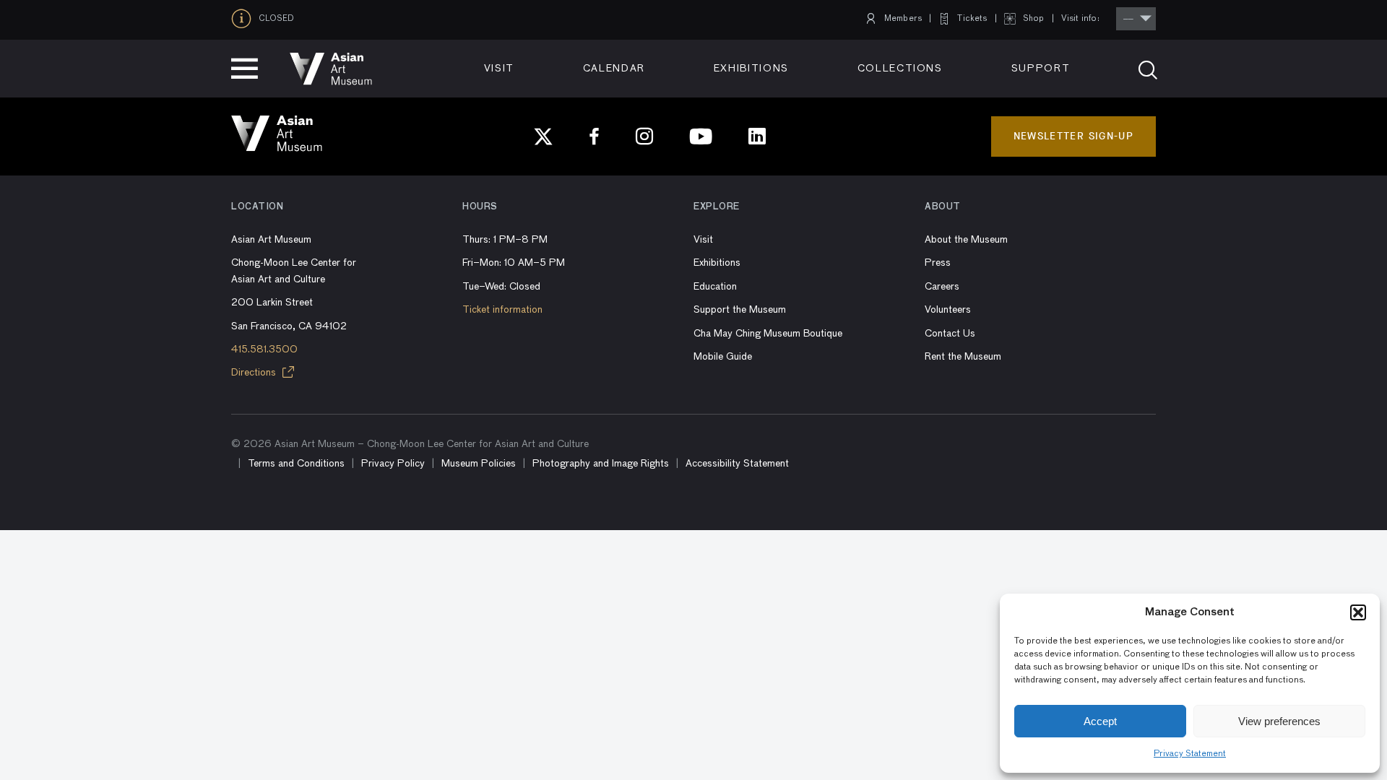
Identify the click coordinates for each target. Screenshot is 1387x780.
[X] (543, 136)
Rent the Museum (963, 357)
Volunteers (948, 310)
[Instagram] (644, 136)
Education (715, 287)
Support (1041, 69)
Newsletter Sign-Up (1073, 136)
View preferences (1279, 721)
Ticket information (502, 310)
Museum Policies (478, 464)
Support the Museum (740, 310)
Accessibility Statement (737, 464)
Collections (900, 69)
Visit (499, 69)
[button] (1358, 612)
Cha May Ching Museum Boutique (768, 334)
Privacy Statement (1190, 754)
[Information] (245, 19)
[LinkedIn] (757, 136)
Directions (255, 373)
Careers (942, 287)
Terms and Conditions (296, 464)
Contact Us (950, 334)
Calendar (614, 69)
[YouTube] (700, 136)
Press (938, 263)
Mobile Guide (723, 357)
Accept (1100, 721)
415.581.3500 (264, 349)
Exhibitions (751, 69)
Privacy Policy (393, 464)
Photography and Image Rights (600, 464)
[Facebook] (594, 136)
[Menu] (244, 68)
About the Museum (966, 240)
